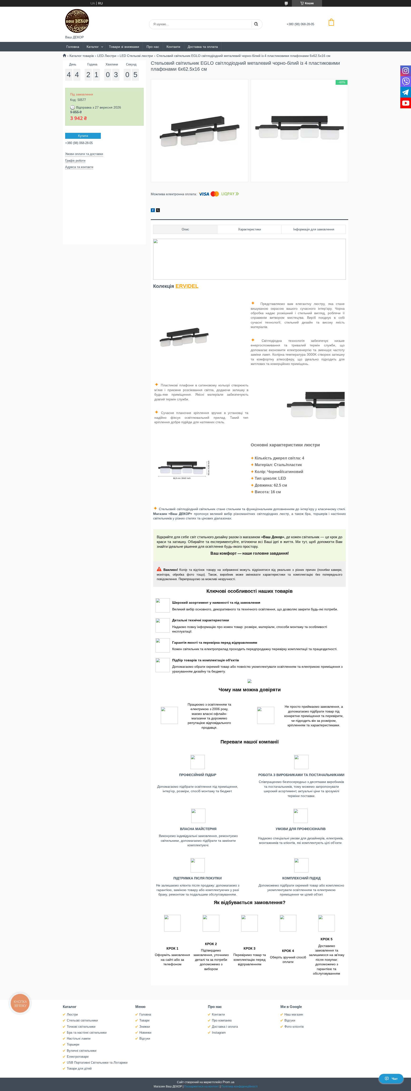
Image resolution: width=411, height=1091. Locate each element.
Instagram (219, 1032)
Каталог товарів (81, 56)
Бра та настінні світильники (87, 1032)
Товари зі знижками (124, 47)
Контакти (173, 47)
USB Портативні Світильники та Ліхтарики (97, 1062)
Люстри (72, 1014)
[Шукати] (256, 24)
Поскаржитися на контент (201, 1086)
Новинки (145, 1032)
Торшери (73, 1044)
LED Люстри (106, 56)
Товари (144, 1020)
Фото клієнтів (294, 1026)
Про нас (153, 47)
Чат (395, 1079)
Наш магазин (293, 1014)
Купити (83, 136)
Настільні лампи (78, 1038)
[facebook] (153, 211)
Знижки (144, 1026)
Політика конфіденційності (239, 1086)
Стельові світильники (82, 1020)
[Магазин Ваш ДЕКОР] (77, 21)
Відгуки (144, 1038)
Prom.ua (228, 1082)
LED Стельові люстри (136, 56)
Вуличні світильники (81, 1050)
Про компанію (222, 1020)
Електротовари (77, 1056)
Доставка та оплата (203, 47)
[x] (158, 211)
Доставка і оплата (225, 1026)
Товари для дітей (79, 1068)
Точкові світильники (81, 1026)
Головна (72, 47)
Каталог (93, 47)
